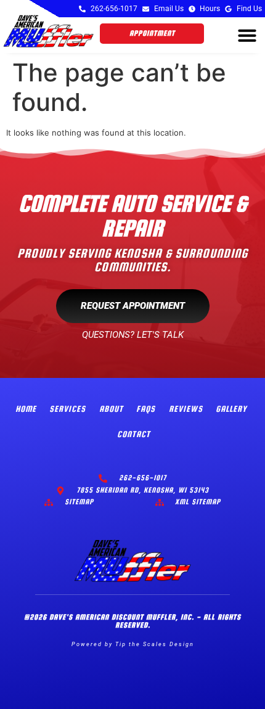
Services (67, 409)
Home (25, 409)
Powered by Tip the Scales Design (132, 644)
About (111, 409)
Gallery (231, 409)
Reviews (186, 409)
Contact (133, 434)
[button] (247, 35)
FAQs (145, 409)
